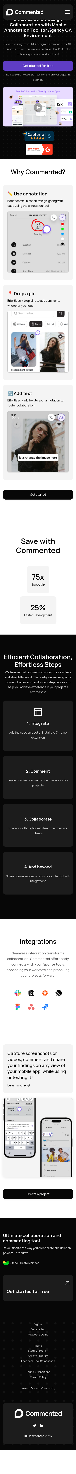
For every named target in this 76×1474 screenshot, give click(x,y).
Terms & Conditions (38, 1372)
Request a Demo (38, 1334)
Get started (38, 495)
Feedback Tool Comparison (38, 1361)
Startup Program (38, 1350)
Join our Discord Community (38, 1388)
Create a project (38, 1194)
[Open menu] (67, 12)
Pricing (38, 1345)
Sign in (38, 1324)
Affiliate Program (38, 1356)
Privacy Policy (38, 1377)
